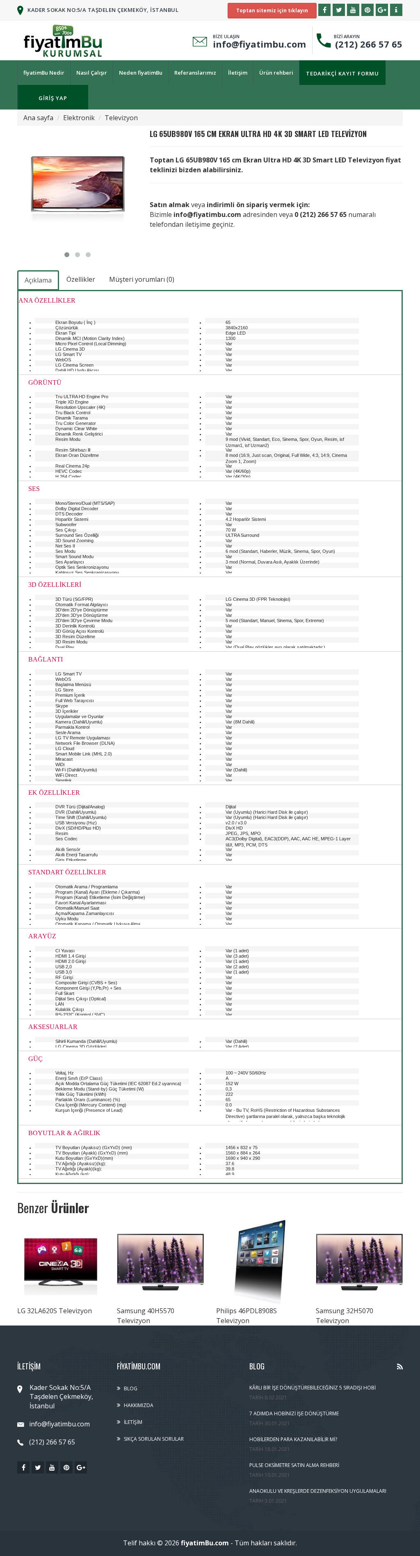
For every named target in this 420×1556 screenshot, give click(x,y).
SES (34, 489)
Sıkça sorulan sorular (154, 1438)
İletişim (237, 72)
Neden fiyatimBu (140, 72)
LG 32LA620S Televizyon (54, 1310)
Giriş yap (53, 98)
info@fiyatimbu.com (259, 44)
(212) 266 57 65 (366, 44)
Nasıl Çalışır (91, 72)
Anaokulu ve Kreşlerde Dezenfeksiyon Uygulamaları (317, 1491)
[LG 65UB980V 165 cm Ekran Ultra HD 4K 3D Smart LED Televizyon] (77, 186)
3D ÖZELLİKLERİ (54, 585)
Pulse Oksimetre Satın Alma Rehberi (294, 1465)
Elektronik (79, 117)
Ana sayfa (38, 117)
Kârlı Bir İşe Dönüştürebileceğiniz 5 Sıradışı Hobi (312, 1387)
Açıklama (38, 280)
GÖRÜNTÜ (45, 383)
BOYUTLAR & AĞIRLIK (64, 1133)
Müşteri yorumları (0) (141, 279)
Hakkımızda (138, 1405)
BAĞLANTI (45, 660)
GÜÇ (35, 1059)
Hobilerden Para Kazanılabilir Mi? (293, 1439)
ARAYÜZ (42, 936)
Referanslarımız (195, 72)
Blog (130, 1388)
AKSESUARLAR (53, 1027)
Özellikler (80, 279)
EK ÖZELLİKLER (54, 793)
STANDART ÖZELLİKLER (67, 872)
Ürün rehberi (276, 72)
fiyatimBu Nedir (43, 72)
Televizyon (121, 117)
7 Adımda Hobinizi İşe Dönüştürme (294, 1413)
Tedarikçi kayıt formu (342, 73)
